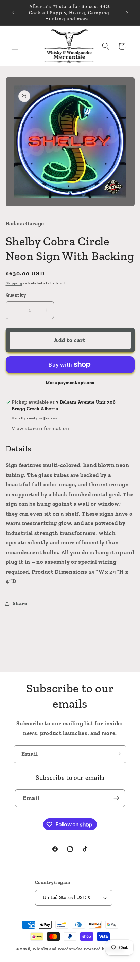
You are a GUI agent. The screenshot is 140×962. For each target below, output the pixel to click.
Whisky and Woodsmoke (58, 949)
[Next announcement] (127, 12)
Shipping (14, 283)
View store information (40, 428)
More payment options (70, 382)
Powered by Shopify (104, 949)
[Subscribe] (118, 754)
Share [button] (20, 603)
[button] (15, 46)
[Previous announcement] (13, 12)
